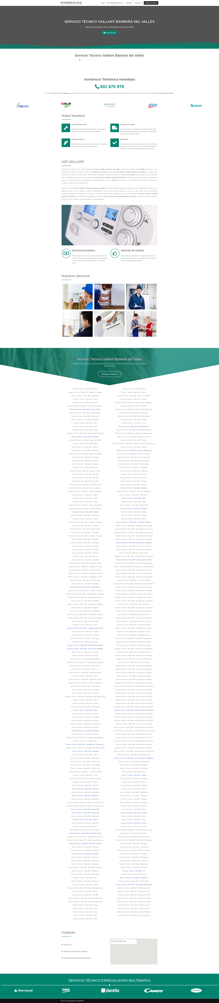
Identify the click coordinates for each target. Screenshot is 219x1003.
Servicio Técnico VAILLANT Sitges (133, 775)
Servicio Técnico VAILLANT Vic (134, 871)
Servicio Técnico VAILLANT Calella (85, 512)
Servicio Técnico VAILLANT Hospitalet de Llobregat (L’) (85, 744)
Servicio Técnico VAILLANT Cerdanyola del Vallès (85, 628)
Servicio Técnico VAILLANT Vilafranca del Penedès (134, 884)
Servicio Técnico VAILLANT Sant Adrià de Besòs (134, 522)
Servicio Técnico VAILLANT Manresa (85, 789)
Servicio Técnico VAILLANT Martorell (85, 795)
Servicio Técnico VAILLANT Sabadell (134, 508)
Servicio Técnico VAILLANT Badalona (85, 436)
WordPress (80, 1001)
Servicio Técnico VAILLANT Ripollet (134, 488)
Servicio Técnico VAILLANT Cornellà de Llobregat (85, 648)
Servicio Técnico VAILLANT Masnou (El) (85, 809)
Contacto (138, 3)
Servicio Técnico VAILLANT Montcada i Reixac (85, 843)
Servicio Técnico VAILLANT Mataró (85, 819)
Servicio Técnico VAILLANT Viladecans (134, 877)
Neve (62, 1001)
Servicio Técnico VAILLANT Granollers (85, 730)
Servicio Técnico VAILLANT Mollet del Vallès (85, 833)
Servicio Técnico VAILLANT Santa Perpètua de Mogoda (133, 758)
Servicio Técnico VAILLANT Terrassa (134, 813)
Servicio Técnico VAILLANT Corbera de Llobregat (85, 645)
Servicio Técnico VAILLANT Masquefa (85, 813)
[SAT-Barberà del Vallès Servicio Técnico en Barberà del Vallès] (71, 3)
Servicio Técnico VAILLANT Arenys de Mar (85, 409)
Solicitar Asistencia (151, 3)
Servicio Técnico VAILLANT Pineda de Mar (134, 426)
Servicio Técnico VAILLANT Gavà (85, 710)
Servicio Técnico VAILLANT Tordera (134, 823)
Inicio (103, 3)
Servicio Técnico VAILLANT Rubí (134, 498)
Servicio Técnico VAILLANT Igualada (85, 751)
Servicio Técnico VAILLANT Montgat (85, 854)
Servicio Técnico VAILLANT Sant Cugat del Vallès (134, 560)
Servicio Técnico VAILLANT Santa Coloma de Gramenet (134, 710)
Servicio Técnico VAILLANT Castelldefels (85, 587)
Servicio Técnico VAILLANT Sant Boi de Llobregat (134, 542)
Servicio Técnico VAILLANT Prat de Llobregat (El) (133, 450)
